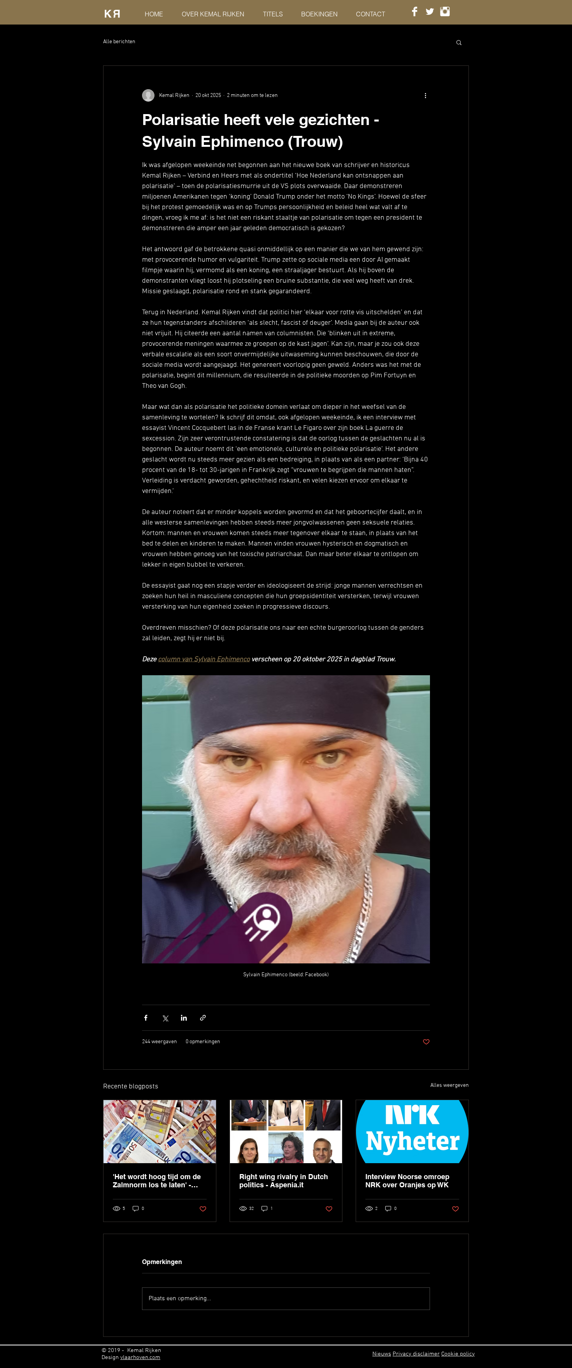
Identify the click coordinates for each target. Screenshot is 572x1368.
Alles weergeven (449, 1085)
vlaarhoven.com (140, 1357)
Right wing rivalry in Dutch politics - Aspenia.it (283, 1181)
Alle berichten (119, 42)
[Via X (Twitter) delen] (164, 1017)
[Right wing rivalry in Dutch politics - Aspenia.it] (286, 1131)
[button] (459, 42)
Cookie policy (458, 1353)
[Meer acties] (425, 95)
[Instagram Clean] (445, 11)
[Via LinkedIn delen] (184, 1017)
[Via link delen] (203, 1017)
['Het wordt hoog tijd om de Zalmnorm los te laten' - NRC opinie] (160, 1131)
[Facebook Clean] (414, 11)
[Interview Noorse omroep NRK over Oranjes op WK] (412, 1131)
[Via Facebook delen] (145, 1017)
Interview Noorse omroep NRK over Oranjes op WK (407, 1181)
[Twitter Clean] (430, 11)
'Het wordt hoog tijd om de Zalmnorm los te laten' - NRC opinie (157, 1181)
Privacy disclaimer (416, 1353)
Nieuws (381, 1353)
